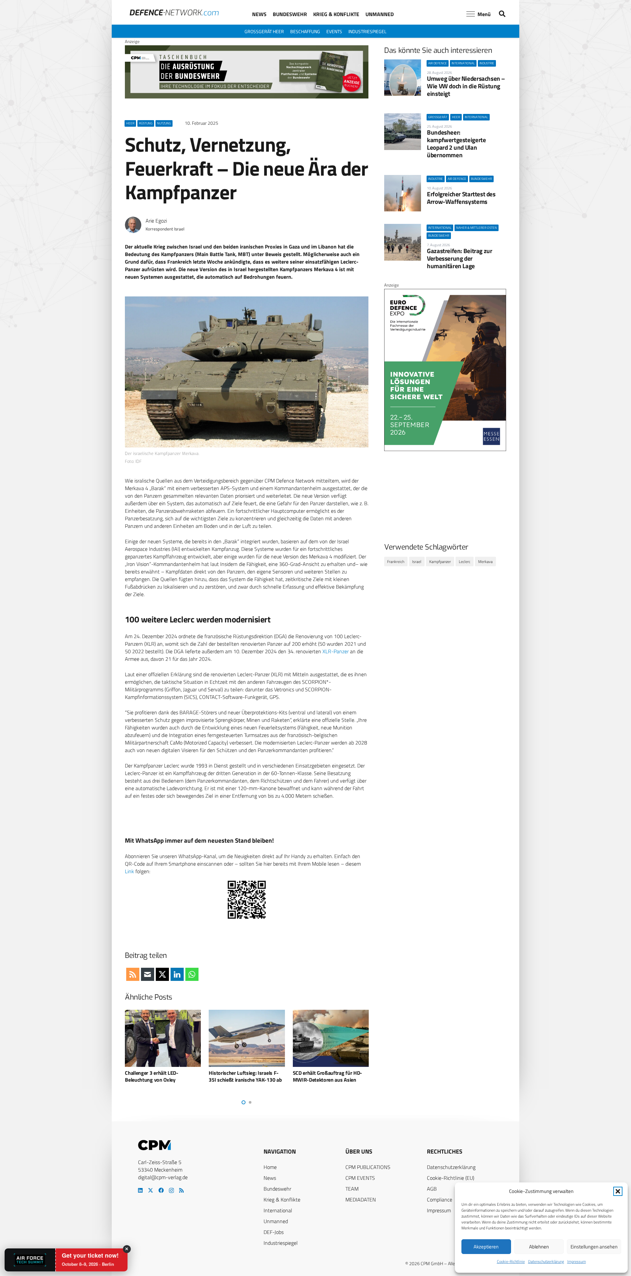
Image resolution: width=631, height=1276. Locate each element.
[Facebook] (161, 1190)
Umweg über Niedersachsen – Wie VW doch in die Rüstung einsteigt (466, 86)
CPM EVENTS (360, 1178)
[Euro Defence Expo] (445, 449)
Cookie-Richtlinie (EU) (450, 1178)
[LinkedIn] (140, 1190)
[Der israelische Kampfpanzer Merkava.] (246, 371)
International (278, 1210)
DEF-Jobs (274, 1232)
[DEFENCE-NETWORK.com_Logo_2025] (174, 12)
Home (270, 1167)
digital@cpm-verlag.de (163, 1177)
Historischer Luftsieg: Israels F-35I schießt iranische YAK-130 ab (161, 1076)
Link (129, 871)
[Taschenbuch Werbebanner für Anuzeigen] (246, 97)
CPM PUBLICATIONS (367, 1167)
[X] (150, 1190)
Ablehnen (539, 1246)
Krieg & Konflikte (282, 1199)
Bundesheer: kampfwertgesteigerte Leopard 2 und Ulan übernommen (456, 143)
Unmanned (276, 1221)
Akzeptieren (486, 1246)
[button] (618, 1191)
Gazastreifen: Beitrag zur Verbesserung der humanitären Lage (459, 258)
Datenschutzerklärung (546, 1261)
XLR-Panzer (335, 651)
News (270, 1178)
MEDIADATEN (360, 1199)
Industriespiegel (281, 1243)
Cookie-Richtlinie (511, 1261)
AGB (432, 1189)
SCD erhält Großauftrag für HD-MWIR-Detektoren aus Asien (243, 1076)
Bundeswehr (277, 1189)
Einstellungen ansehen (594, 1246)
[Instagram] (171, 1191)
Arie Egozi (156, 221)
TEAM (352, 1189)
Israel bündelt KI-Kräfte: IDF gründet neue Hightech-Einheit (327, 1076)
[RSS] (181, 1190)
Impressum (576, 1261)
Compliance (439, 1199)
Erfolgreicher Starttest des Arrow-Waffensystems (461, 197)
